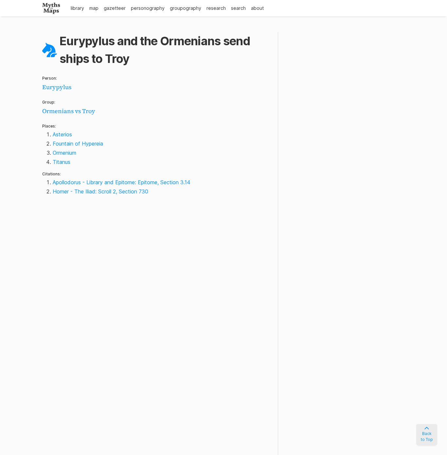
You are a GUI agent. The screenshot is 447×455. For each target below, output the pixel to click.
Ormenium (64, 152)
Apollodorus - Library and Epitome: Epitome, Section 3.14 (121, 182)
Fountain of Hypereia (78, 143)
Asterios (62, 134)
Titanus (61, 162)
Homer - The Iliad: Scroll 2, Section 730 (100, 191)
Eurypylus (56, 87)
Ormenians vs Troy (68, 111)
